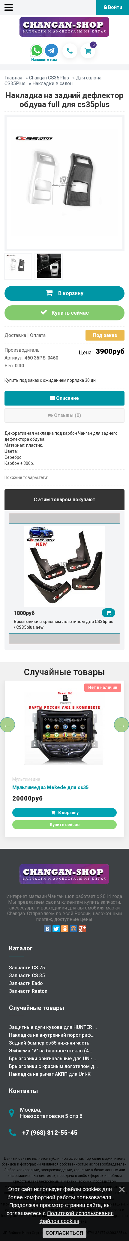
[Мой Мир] (73, 928)
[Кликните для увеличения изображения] (64, 182)
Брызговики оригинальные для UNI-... (52, 1058)
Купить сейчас (69, 313)
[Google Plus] (82, 928)
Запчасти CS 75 (27, 968)
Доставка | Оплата (25, 335)
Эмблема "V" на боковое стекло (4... (50, 1051)
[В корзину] (108, 612)
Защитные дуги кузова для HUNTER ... (53, 1027)
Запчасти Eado (26, 983)
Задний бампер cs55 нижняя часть (49, 1043)
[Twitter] (56, 928)
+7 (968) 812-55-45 (50, 1132)
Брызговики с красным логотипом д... (53, 1066)
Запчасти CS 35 (27, 975)
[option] (64, 577)
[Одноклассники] (64, 928)
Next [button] (64, 638)
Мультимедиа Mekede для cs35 (50, 787)
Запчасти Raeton (28, 991)
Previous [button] (64, 518)
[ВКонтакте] (47, 928)
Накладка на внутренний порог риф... (51, 1035)
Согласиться (64, 1233)
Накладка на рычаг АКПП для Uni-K (50, 1074)
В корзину (70, 293)
